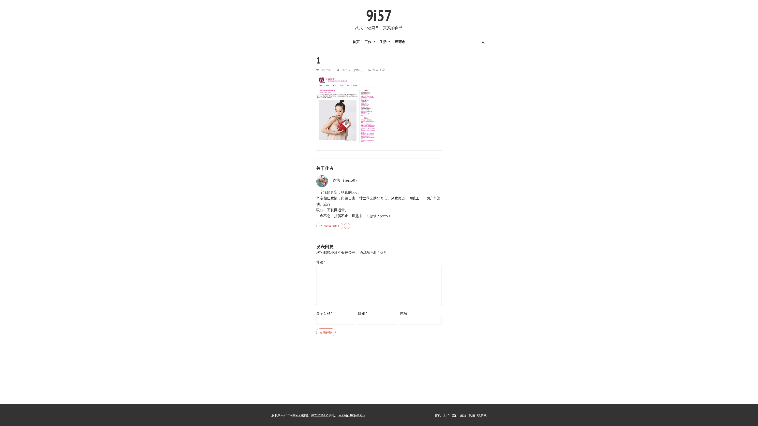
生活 (383, 41)
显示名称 (324, 313)
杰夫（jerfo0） (354, 70)
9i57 (379, 15)
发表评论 (378, 70)
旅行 (455, 415)
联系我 (482, 415)
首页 (356, 41)
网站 (403, 313)
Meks (299, 415)
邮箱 (362, 313)
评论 (320, 262)
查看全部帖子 (331, 226)
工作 (367, 41)
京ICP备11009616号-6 (352, 415)
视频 (472, 415)
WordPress (321, 415)
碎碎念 (400, 41)
